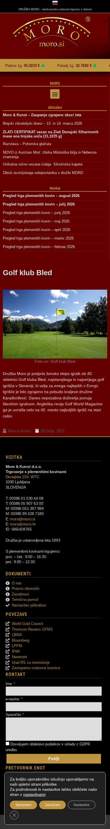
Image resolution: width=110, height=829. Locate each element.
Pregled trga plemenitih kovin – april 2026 (36, 230)
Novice (55, 188)
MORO (55, 83)
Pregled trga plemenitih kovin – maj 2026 (36, 221)
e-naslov (13, 699)
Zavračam (52, 805)
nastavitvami (34, 794)
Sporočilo (14, 715)
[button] (55, 94)
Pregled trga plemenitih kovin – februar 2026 (39, 247)
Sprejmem (23, 805)
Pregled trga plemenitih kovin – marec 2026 (38, 238)
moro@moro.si (22, 519)
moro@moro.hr (23, 524)
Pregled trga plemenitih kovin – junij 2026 (36, 213)
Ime (9, 684)
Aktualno (55, 107)
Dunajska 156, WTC (22, 476)
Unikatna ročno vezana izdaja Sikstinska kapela (42, 164)
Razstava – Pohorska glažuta (27, 144)
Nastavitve (82, 805)
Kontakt (16, 674)
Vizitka (14, 457)
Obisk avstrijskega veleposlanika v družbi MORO (43, 173)
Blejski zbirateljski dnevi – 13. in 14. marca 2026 (42, 123)
